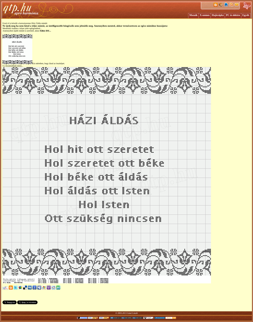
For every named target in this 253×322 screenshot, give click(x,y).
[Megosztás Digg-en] (30, 289)
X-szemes (205, 15)
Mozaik (193, 15)
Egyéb (245, 15)
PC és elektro (233, 15)
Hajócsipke (218, 15)
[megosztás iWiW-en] (5, 289)
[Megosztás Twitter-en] (15, 289)
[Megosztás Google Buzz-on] (20, 289)
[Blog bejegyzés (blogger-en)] (11, 289)
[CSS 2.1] (104, 318)
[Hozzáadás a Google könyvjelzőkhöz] (34, 289)
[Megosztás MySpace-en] (39, 289)
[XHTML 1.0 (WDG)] (126, 318)
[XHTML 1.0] (93, 318)
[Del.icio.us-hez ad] (25, 289)
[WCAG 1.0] (115, 318)
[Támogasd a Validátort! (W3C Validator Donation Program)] (159, 318)
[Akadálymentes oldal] (148, 318)
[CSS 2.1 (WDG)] (137, 318)
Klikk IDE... (45, 31)
